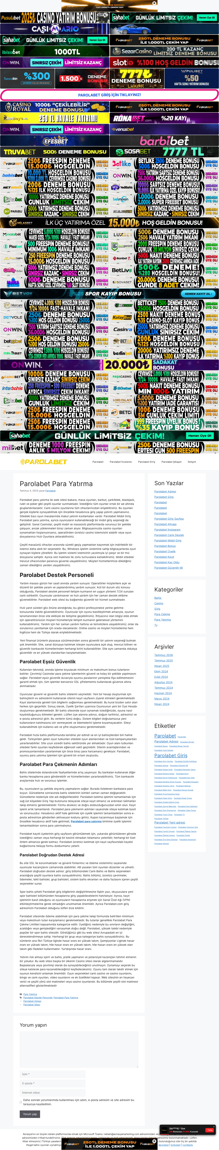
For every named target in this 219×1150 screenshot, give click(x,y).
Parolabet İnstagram (167, 529)
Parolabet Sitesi (31, 1004)
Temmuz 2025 (163, 660)
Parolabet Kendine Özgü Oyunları (167, 782)
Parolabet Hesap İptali (163, 770)
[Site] (54, 163)
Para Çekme (162, 614)
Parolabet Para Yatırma (66, 997)
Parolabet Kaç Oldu (166, 562)
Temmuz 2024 (163, 687)
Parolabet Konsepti (190, 782)
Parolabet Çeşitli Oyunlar (164, 831)
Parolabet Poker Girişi (163, 798)
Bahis (157, 598)
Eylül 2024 (161, 676)
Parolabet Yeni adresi (169, 822)
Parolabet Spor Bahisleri (188, 806)
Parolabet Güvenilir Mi (168, 567)
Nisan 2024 (161, 704)
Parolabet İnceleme (121, 461)
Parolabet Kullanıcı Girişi (164, 786)
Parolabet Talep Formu (187, 810)
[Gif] (109, 222)
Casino (158, 603)
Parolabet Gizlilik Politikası (186, 761)
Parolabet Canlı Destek (169, 535)
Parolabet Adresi (32, 1001)
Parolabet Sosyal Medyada (165, 806)
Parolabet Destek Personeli (37, 997)
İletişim (192, 461)
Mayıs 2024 (161, 698)
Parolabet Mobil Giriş (167, 540)
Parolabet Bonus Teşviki (179, 746)
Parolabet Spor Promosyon (165, 810)
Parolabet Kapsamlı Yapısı (185, 770)
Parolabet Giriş (146, 461)
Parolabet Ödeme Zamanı (164, 835)
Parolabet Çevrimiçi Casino (165, 827)
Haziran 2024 (163, 693)
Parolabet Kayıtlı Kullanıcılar (165, 778)
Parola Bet (182, 737)
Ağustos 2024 (163, 682)
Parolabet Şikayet (171, 461)
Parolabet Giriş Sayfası (169, 518)
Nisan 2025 (161, 666)
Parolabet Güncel (161, 766)
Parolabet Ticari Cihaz (163, 815)
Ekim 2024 (161, 671)
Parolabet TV (179, 815)
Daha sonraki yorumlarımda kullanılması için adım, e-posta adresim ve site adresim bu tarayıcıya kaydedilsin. (78, 1102)
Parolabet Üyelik (165, 551)
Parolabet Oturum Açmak (183, 790)
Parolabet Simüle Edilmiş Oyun (166, 802)
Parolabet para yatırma (86, 821)
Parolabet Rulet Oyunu (183, 798)
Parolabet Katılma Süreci (164, 774)
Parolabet (98, 461)
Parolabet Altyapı (165, 524)
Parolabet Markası (183, 786)
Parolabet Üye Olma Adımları (166, 840)
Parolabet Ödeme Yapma (186, 831)
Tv (155, 625)
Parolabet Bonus (165, 546)
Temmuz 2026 (163, 655)
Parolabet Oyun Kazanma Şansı (167, 794)
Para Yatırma (30, 994)
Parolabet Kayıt (164, 556)
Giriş (157, 608)
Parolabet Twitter (161, 819)
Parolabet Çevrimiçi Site (188, 827)
